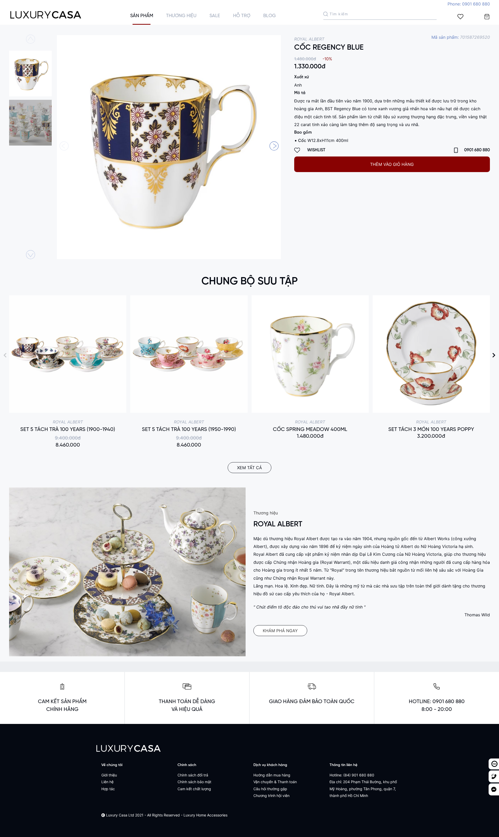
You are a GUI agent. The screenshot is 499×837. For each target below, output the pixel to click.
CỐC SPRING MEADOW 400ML (310, 429)
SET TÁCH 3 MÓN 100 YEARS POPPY (431, 429)
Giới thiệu (109, 775)
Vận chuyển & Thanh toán (275, 782)
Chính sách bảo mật (194, 782)
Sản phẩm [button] (141, 16)
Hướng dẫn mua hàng (271, 775)
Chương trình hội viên (271, 795)
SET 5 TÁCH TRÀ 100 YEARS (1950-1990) (189, 429)
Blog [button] (269, 16)
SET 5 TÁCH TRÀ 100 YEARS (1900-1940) (67, 429)
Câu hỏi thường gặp (270, 789)
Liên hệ (107, 782)
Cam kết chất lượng (194, 789)
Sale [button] (214, 16)
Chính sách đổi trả (193, 775)
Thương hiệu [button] (181, 16)
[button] (274, 146)
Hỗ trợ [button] (241, 16)
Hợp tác (108, 789)
